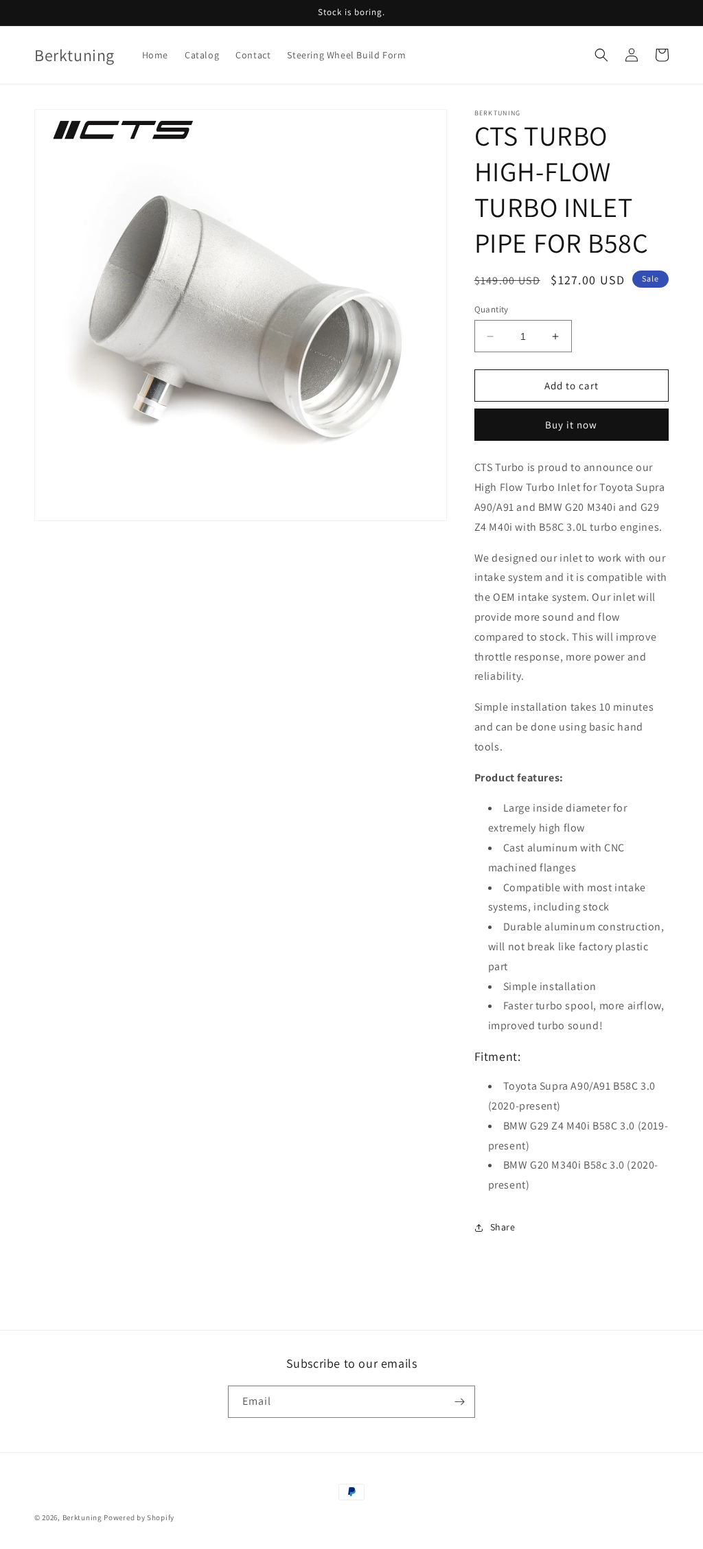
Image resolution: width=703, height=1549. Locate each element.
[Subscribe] (459, 1402)
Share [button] (503, 1227)
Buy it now (571, 424)
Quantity (491, 309)
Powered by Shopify (139, 1517)
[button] (601, 55)
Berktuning (82, 1517)
